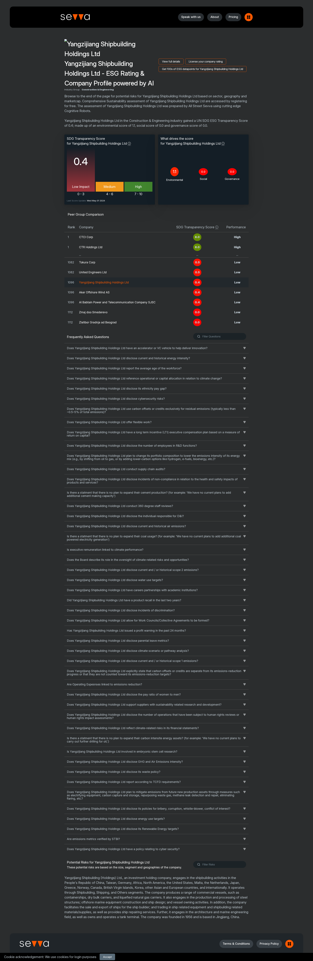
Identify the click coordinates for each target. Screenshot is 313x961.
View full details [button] (171, 61)
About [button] (214, 17)
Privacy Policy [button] (269, 943)
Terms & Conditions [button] (236, 943)
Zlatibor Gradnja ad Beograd (98, 322)
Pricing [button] (233, 17)
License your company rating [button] (206, 61)
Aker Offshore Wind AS (94, 292)
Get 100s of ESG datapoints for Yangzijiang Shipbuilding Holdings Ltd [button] (202, 69)
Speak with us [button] (191, 17)
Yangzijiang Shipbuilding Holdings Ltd (104, 282)
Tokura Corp (87, 262)
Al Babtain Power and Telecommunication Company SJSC (117, 302)
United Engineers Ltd (93, 272)
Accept (107, 957)
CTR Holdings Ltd (90, 247)
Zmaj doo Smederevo (93, 312)
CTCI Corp (86, 237)
